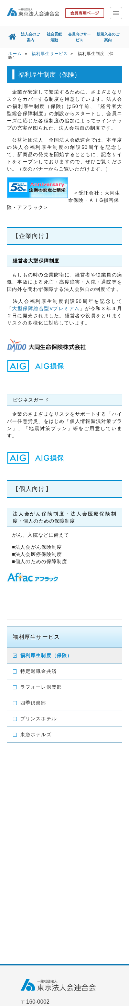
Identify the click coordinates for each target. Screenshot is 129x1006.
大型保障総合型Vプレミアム (45, 308)
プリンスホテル (38, 718)
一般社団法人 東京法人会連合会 (33, 12)
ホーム (15, 53)
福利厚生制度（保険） (46, 655)
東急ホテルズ (36, 734)
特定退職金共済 (38, 671)
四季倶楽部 (33, 703)
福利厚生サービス (50, 53)
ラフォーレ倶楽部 (41, 687)
